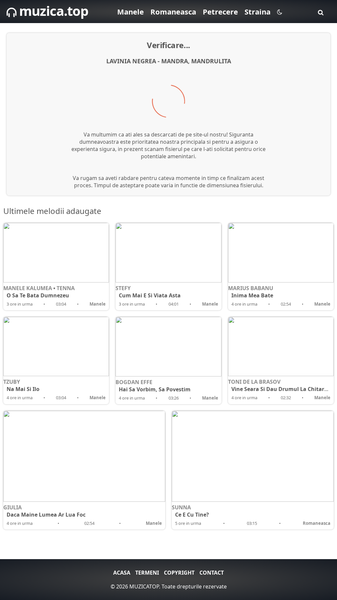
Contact (211, 572)
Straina (258, 11)
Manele (130, 11)
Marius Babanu (250, 288)
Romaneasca (173, 11)
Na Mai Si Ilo (23, 389)
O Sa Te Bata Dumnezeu (38, 295)
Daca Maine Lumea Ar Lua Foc (46, 514)
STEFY (123, 288)
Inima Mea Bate (252, 295)
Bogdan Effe (134, 382)
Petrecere (220, 11)
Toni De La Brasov (254, 381)
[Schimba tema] (279, 12)
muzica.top (52, 11)
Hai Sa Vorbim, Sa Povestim (155, 389)
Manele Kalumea (27, 288)
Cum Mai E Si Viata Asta (150, 295)
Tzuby (11, 381)
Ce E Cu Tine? (192, 514)
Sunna (181, 507)
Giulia (12, 507)
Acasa (121, 572)
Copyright (179, 572)
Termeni (147, 572)
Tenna (66, 288)
